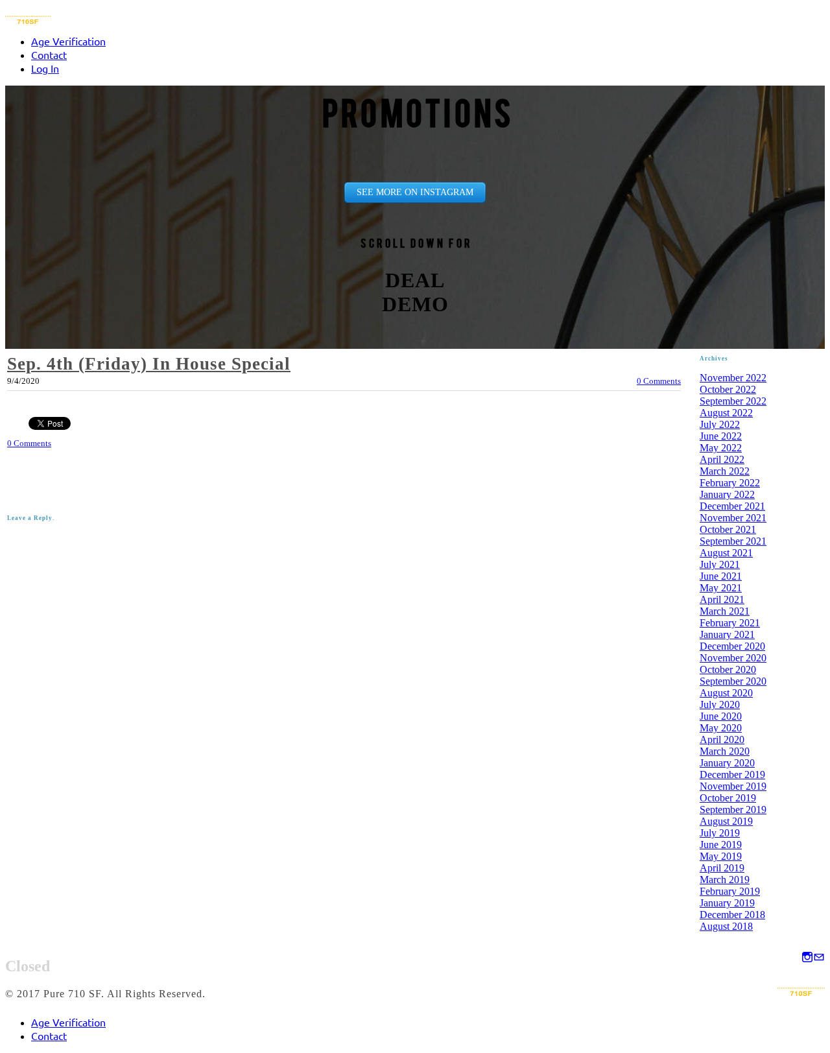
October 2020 (728, 669)
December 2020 (732, 646)
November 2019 (733, 786)
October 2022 (728, 389)
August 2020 (726, 692)
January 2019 (727, 902)
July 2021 (720, 564)
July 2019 (720, 832)
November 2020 (733, 657)
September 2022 (733, 401)
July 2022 (720, 424)
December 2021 (732, 506)
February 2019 (730, 891)
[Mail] (819, 958)
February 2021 (730, 622)
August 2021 (726, 552)
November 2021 (733, 517)
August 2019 (726, 821)
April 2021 (722, 599)
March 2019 (725, 879)
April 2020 (722, 739)
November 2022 (733, 377)
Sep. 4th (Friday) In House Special (148, 363)
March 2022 (725, 471)
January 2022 (727, 494)
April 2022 (722, 459)
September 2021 (733, 541)
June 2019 (721, 844)
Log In (45, 68)
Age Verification (68, 40)
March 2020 (725, 751)
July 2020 (720, 704)
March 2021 (725, 611)
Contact (49, 54)
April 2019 (722, 867)
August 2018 (726, 926)
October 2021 (728, 529)
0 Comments (659, 381)
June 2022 (721, 436)
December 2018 (732, 914)
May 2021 (721, 587)
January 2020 (727, 762)
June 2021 (721, 576)
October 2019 (728, 797)
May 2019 (721, 856)
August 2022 (726, 412)
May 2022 (721, 447)
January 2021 (727, 634)
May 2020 (721, 727)
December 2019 (732, 774)
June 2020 (721, 716)
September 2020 (733, 681)
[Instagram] (807, 958)
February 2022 (730, 482)
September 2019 (733, 809)
